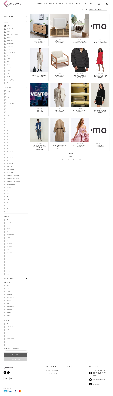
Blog (69, 367)
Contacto (59, 3)
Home (50, 3)
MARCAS (78, 3)
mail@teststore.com (99, 379)
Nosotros (69, 3)
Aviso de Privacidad (51, 374)
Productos (41, 3)
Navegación (51, 367)
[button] (41, 4)
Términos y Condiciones (52, 370)
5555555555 (96, 384)
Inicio (5, 10)
